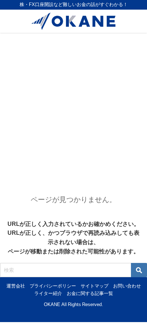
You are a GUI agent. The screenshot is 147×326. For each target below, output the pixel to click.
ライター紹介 (48, 293)
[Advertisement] (73, 109)
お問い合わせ (127, 286)
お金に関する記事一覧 (90, 293)
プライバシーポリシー (53, 286)
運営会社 (15, 286)
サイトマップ (94, 286)
